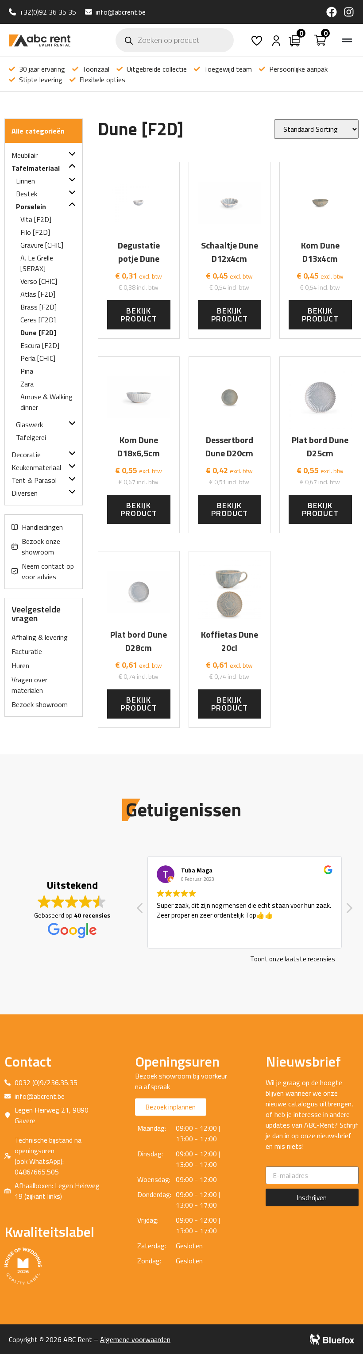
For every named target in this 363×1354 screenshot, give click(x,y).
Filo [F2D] (35, 232)
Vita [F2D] (35, 219)
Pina (26, 371)
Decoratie (26, 454)
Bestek (26, 193)
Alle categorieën (38, 131)
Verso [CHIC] (38, 281)
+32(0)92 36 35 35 (47, 12)
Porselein (31, 206)
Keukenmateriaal (36, 467)
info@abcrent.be (121, 12)
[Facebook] (331, 12)
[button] (347, 40)
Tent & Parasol (34, 480)
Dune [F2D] (38, 332)
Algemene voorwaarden (135, 1339)
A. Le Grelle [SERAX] (36, 263)
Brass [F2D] (38, 307)
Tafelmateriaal (36, 168)
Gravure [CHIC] (41, 245)
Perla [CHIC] (37, 358)
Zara (27, 384)
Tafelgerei (31, 437)
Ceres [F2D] (38, 319)
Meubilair (25, 155)
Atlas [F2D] (37, 294)
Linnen (25, 181)
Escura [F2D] (39, 345)
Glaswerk (29, 424)
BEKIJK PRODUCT (138, 315)
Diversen (25, 493)
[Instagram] (349, 12)
